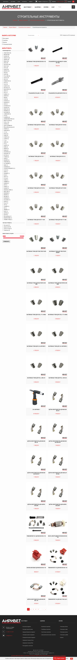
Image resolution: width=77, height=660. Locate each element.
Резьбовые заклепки (45, 629)
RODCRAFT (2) (7, 153)
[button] (59, 658)
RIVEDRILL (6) (7, 110)
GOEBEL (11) (6, 94)
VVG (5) (5, 115)
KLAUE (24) (6, 69)
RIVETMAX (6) (7, 112)
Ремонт (31, 1)
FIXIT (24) (6, 67)
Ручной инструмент (27, 626)
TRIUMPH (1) (6, 206)
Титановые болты (64, 626)
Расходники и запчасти (28, 645)
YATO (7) (6, 104)
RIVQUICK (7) (6, 102)
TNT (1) (5, 204)
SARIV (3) (6, 135)
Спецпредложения (7, 44)
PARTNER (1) (6, 198)
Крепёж (46, 7)
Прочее (61, 637)
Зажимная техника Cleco (28, 640)
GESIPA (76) (6, 56)
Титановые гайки (64, 629)
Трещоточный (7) (8, 228)
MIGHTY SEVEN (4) (8, 120)
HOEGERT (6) (6, 107)
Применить (6, 241)
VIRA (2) (5, 158)
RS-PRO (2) (6, 155)
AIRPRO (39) (6, 59)
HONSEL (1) (6, 186)
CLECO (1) (6, 170)
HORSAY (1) (6, 188)
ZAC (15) (6, 84)
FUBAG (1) (6, 180)
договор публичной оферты (17, 655)
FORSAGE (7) (6, 100)
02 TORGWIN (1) (7, 163)
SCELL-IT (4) (6, 122)
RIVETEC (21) (6, 71)
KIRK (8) (5, 97)
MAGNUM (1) (6, 193)
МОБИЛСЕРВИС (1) (8, 217)
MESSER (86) (6, 54)
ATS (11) (6, 92)
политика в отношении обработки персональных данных (38, 655)
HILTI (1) (5, 184)
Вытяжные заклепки (45, 626)
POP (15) (6, 82)
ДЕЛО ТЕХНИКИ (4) (8, 125)
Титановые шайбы (64, 634)
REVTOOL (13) (7, 87)
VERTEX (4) (6, 123)
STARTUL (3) (6, 137)
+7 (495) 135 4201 (60, 1)
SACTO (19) (6, 77)
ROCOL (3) (6, 133)
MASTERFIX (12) (7, 89)
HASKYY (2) (6, 145)
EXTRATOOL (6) (7, 105)
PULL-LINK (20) (7, 76)
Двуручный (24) (7, 226)
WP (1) (5, 208)
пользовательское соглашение (58, 655)
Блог (53, 7)
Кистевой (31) (7, 225)
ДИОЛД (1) (6, 213)
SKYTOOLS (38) (7, 64)
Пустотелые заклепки (46, 632)
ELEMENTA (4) (7, 117)
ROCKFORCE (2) (7, 151)
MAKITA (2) (6, 148)
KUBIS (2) (6, 147)
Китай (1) (6, 214)
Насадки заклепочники (28, 629)
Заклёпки (38, 7)
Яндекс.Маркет (23, 20)
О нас (18, 1)
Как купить (5, 1)
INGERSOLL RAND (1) (8, 189)
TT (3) (5, 140)
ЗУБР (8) (6, 99)
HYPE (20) (6, 74)
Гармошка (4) (7, 230)
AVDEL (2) (6, 142)
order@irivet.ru (45, 1)
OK (71, 658)
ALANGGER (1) (7, 166)
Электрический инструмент (28, 634)
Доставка (13, 1)
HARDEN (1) (6, 183)
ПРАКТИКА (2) (7, 161)
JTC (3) (5, 132)
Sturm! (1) (6, 203)
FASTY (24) (6, 66)
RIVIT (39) (6, 62)
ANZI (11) (6, 90)
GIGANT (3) (6, 128)
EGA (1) (5, 175)
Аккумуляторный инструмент (29, 632)
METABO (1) (6, 196)
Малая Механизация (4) (9, 127)
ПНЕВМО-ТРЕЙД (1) (8, 219)
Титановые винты (64, 632)
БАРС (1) (6, 211)
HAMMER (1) (6, 181)
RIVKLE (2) (6, 150)
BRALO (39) (6, 61)
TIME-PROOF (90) (7, 53)
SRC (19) (6, 79)
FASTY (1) (6, 176)
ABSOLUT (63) (7, 58)
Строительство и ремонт (37, 20)
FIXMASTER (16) (7, 81)
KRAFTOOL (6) (7, 109)
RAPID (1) (6, 201)
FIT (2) (5, 143)
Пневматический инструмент (29, 637)
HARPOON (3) (7, 130)
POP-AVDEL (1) (7, 199)
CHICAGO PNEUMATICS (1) (9, 168)
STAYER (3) (6, 138)
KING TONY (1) (7, 191)
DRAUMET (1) (7, 173)
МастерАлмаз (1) (7, 216)
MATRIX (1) (6, 194)
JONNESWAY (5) (7, 114)
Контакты (24, 1)
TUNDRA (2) (6, 156)
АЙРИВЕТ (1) (6, 209)
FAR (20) (6, 72)
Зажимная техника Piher (28, 643)
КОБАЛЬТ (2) (6, 160)
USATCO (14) (6, 86)
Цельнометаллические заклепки (48, 634)
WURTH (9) (6, 95)
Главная (14, 20)
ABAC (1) (6, 165)
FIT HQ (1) (6, 178)
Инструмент (28, 7)
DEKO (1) (6, 171)
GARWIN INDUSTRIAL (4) (9, 118)
